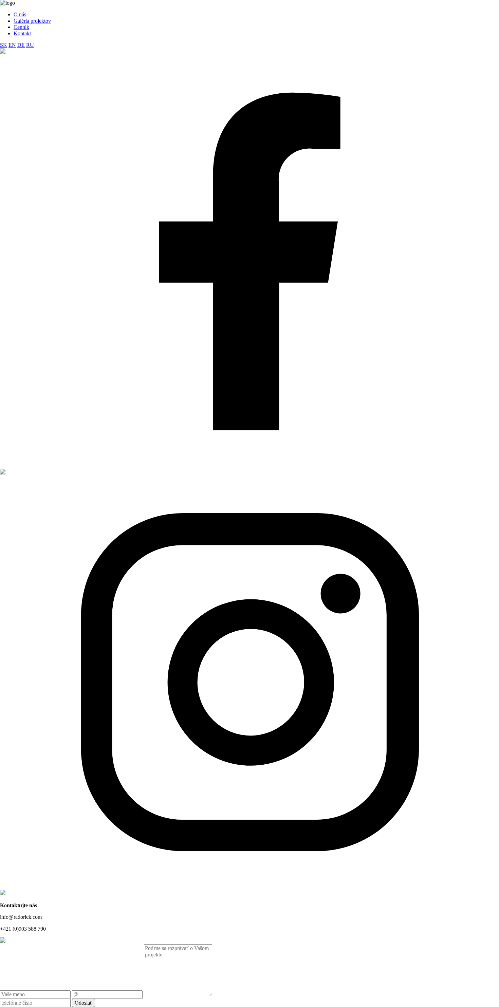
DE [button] (21, 45)
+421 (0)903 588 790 (23, 929)
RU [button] (30, 45)
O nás (20, 14)
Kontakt (22, 33)
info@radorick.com (21, 917)
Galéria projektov (32, 21)
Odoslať (83, 1003)
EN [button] (12, 45)
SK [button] (3, 45)
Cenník (21, 27)
